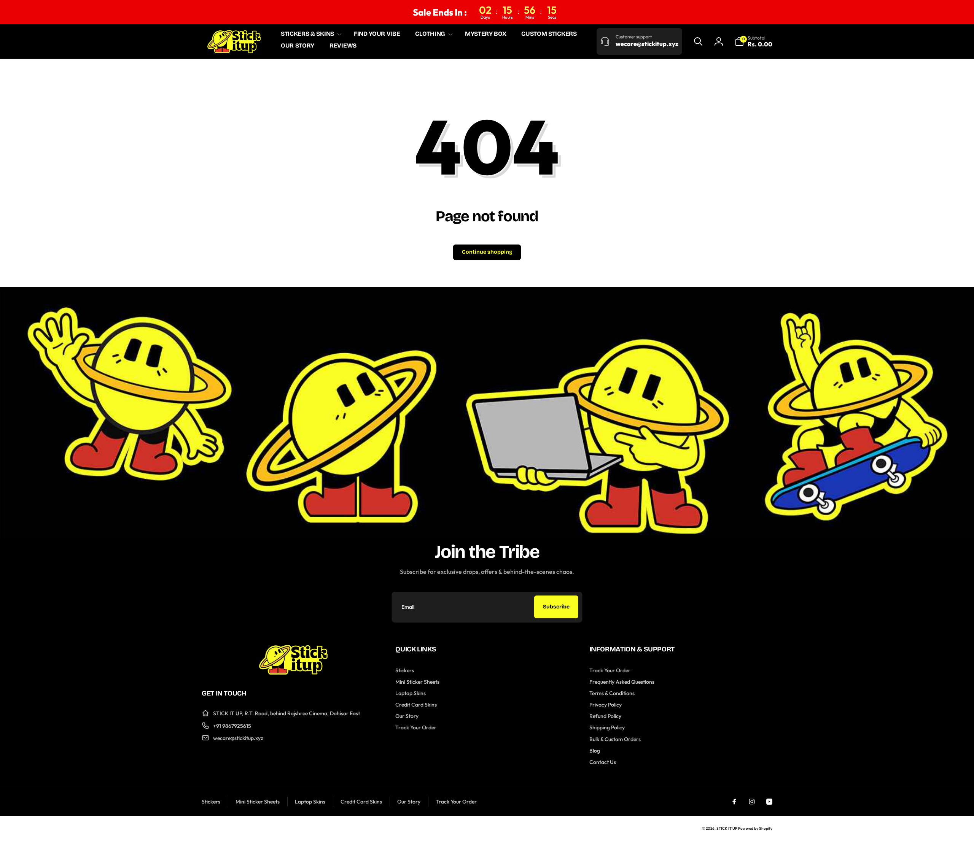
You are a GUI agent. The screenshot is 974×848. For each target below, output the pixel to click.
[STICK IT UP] (293, 672)
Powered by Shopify (755, 828)
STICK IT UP (726, 828)
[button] (309, 34)
